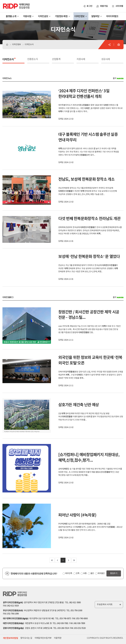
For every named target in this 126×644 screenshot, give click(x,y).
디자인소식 (8, 59)
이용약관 (57, 638)
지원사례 (81, 59)
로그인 (89, 6)
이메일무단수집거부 (43, 638)
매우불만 (101, 573)
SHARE (109, 44)
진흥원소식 (32, 59)
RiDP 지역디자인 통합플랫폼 (13, 4)
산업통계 (56, 59)
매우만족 (68, 573)
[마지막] (74, 560)
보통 (85, 573)
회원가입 (104, 6)
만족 (77, 573)
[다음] (68, 560)
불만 (92, 573)
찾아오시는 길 (26, 638)
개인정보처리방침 (10, 638)
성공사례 (105, 59)
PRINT (118, 44)
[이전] (57, 560)
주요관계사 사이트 (109, 605)
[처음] (51, 560)
